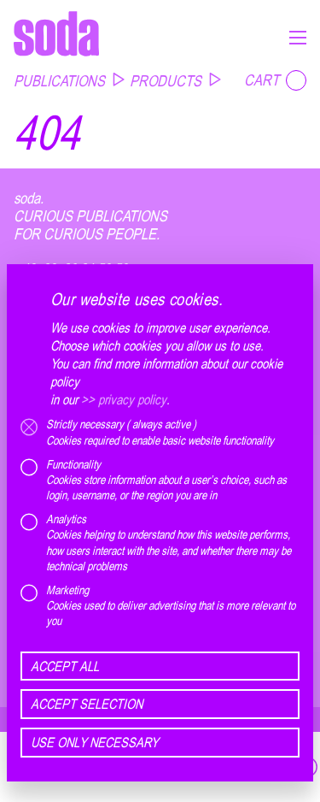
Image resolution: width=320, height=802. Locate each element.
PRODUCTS (165, 80)
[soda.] (56, 33)
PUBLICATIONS (59, 80)
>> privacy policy (123, 399)
